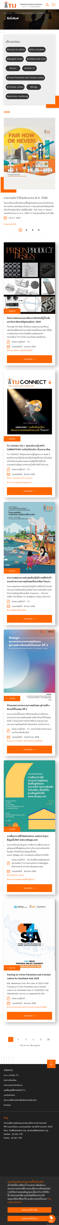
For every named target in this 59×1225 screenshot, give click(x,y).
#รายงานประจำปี (10, 224)
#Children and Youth (36, 59)
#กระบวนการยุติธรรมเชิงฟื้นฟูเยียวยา (21, 879)
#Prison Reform (13, 350)
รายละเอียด (28, 359)
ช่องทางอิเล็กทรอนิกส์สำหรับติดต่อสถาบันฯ (20, 1100)
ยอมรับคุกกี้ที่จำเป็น (30, 1210)
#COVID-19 (29, 68)
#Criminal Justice (15, 87)
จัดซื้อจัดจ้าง (8, 1070)
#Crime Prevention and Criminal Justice (25, 77)
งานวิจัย (12, 698)
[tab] (20, 230)
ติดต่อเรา (7, 1105)
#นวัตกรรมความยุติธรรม (33, 740)
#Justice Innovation (15, 740)
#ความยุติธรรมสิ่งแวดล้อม (16, 610)
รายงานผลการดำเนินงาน (13, 1085)
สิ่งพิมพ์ (12, 311)
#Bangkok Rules (14, 59)
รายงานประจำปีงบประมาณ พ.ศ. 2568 (26, 198)
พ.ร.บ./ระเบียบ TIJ (11, 1075)
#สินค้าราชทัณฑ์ (26, 350)
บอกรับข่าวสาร (9, 1095)
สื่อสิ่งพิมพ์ (42, 13)
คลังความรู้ (8, 13)
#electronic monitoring (17, 96)
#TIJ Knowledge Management (19, 482)
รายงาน (12, 570)
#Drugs (33, 87)
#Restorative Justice (15, 875)
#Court (13, 68)
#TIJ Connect (26, 478)
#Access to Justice (16, 49)
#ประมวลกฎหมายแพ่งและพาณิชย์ (16, 232)
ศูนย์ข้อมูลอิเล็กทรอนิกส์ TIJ (14, 1090)
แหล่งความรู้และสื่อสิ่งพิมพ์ (24, 13)
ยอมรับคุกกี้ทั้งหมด (29, 1218)
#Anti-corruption (36, 49)
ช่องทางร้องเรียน (10, 1080)
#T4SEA (43, 1007)
